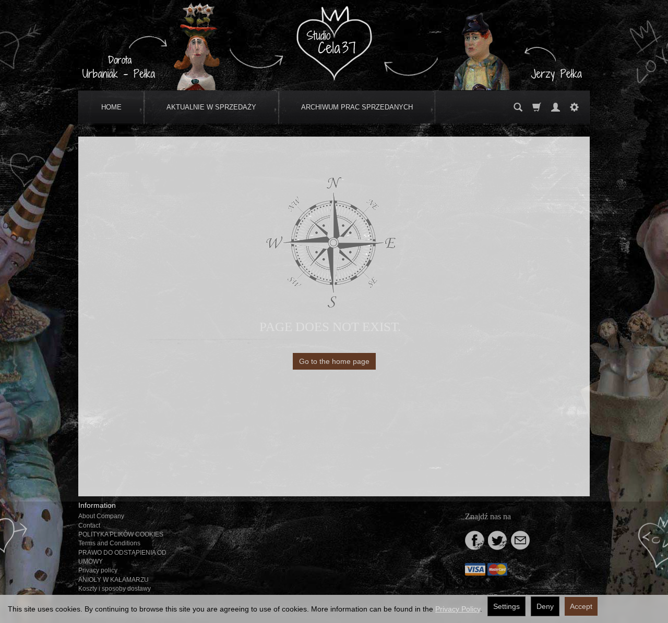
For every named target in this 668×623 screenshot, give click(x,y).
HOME (111, 107)
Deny (545, 606)
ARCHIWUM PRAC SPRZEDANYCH (357, 107)
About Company (101, 516)
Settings (506, 606)
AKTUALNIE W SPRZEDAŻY (211, 107)
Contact (89, 525)
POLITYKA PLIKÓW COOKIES (120, 534)
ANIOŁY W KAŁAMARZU (113, 579)
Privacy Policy (457, 609)
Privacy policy (97, 570)
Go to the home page (334, 361)
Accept (581, 606)
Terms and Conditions (109, 543)
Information (97, 505)
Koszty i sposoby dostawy (114, 588)
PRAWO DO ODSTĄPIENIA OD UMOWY (122, 557)
